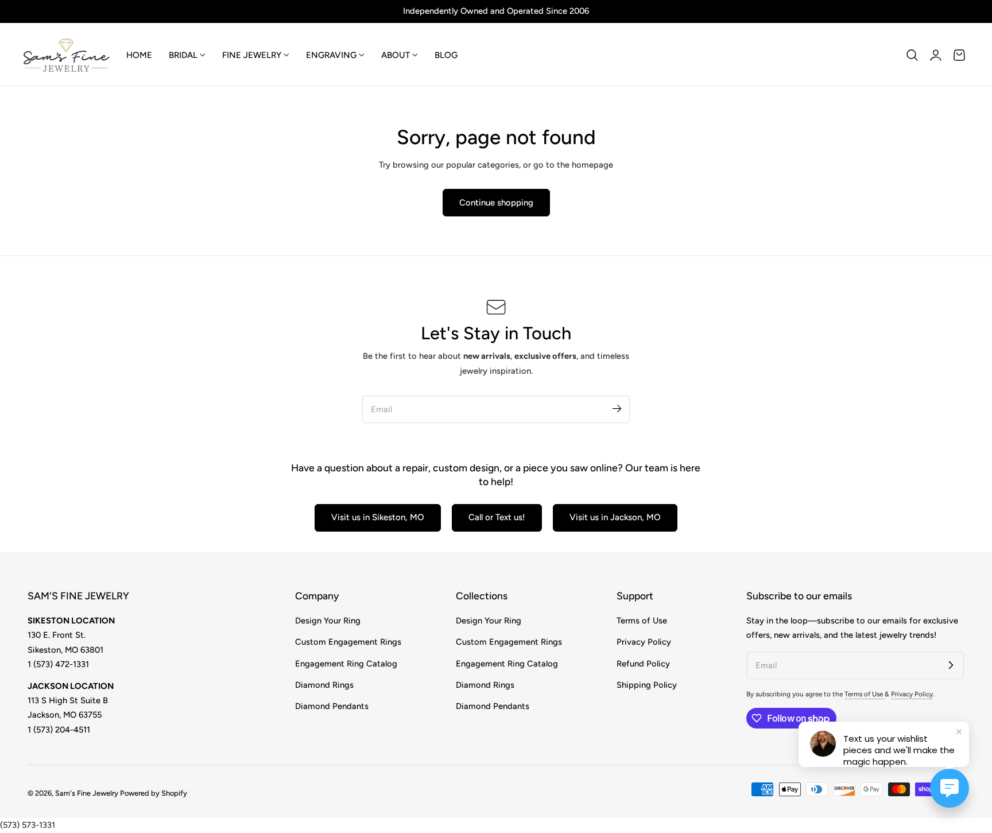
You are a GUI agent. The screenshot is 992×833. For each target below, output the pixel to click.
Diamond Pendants (332, 706)
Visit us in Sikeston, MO (377, 517)
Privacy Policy (644, 642)
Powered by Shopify (153, 793)
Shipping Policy (647, 685)
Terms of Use (642, 620)
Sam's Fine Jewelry (86, 793)
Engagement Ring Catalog (346, 663)
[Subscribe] (616, 409)
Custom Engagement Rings (348, 642)
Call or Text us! (496, 517)
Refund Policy (643, 663)
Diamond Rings (324, 685)
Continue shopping (496, 202)
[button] (912, 55)
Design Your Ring (328, 620)
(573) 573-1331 (27, 825)
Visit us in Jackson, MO (615, 517)
